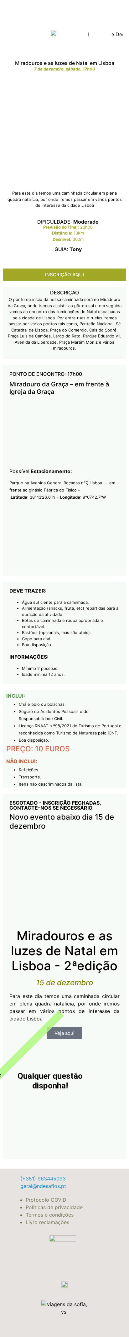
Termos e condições (50, 1215)
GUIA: (68, 249)
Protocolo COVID (46, 1200)
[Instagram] (106, 33)
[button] (29, 33)
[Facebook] (95, 33)
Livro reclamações (47, 1222)
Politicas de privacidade (54, 1207)
